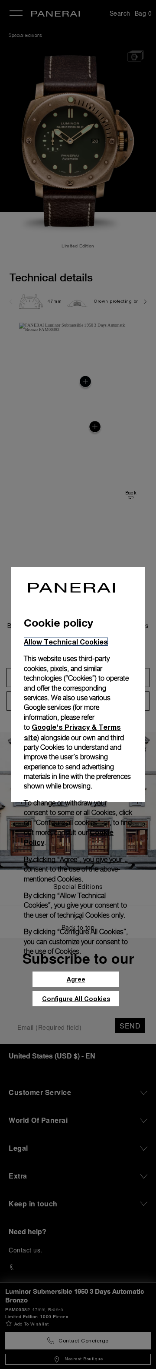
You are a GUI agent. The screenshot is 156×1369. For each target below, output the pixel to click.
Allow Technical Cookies (66, 642)
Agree (76, 979)
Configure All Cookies (76, 998)
